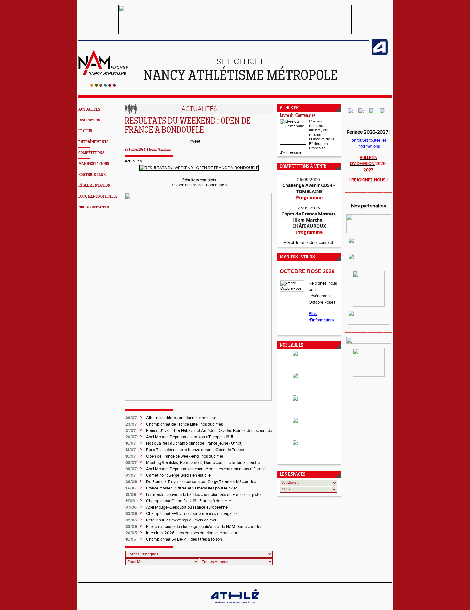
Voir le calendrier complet (311, 242)
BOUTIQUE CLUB (92, 175)
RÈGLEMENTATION (94, 186)
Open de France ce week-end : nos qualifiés (185, 456)
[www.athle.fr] (380, 53)
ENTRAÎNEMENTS (93, 142)
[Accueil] (103, 85)
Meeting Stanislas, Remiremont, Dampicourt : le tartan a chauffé (203, 462)
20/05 (131, 533)
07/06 (131, 507)
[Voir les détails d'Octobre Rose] (292, 286)
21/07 (130, 430)
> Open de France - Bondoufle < (199, 185)
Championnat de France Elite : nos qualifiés (184, 424)
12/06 (130, 494)
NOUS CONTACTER (93, 207)
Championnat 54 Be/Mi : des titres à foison (184, 539)
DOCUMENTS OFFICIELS (97, 196)
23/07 (131, 424)
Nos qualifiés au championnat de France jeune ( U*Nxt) (194, 443)
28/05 (131, 526)
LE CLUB (85, 131)
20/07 (131, 437)
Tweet (194, 141)
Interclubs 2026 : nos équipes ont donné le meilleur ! (192, 533)
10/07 (130, 456)
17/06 (130, 488)
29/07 (131, 417)
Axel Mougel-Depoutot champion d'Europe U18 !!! (189, 437)
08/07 (131, 462)
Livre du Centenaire (297, 115)
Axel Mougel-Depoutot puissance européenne (187, 507)
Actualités (133, 161)
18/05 (130, 539)
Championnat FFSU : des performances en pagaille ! (192, 513)
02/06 (131, 520)
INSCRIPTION (89, 120)
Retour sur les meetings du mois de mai (181, 520)
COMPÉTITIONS (91, 153)
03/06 (131, 513)
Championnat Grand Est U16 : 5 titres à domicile (188, 501)
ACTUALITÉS (89, 109)
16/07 (130, 443)
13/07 (130, 449)
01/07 (130, 475)
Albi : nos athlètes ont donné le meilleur (181, 417)
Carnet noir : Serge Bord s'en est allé (178, 475)
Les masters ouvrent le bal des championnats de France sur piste (203, 494)
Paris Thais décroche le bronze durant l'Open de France (195, 449)
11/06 (130, 501)
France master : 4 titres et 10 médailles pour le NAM (192, 488)
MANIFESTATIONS (93, 164)
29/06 (131, 481)
